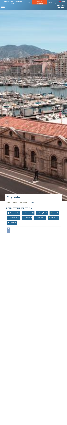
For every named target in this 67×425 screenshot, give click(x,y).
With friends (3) (29, 213)
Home (8, 203)
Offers (50, 2)
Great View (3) (41, 218)
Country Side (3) (14, 218)
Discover (14, 203)
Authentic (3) (54, 218)
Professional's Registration (39, 2)
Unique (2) (13, 223)
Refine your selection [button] (19, 208)
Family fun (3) (43, 213)
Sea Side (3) (28, 218)
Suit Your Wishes (23, 203)
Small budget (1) (14, 213)
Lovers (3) (55, 213)
